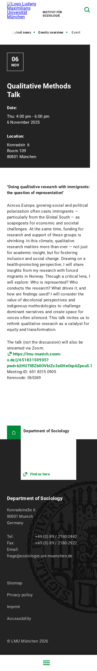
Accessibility (19, 618)
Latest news (21, 32)
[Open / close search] (87, 10)
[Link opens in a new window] (48, 453)
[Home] (14, 432)
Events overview (51, 32)
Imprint (13, 606)
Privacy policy (20, 595)
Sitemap (14, 583)
